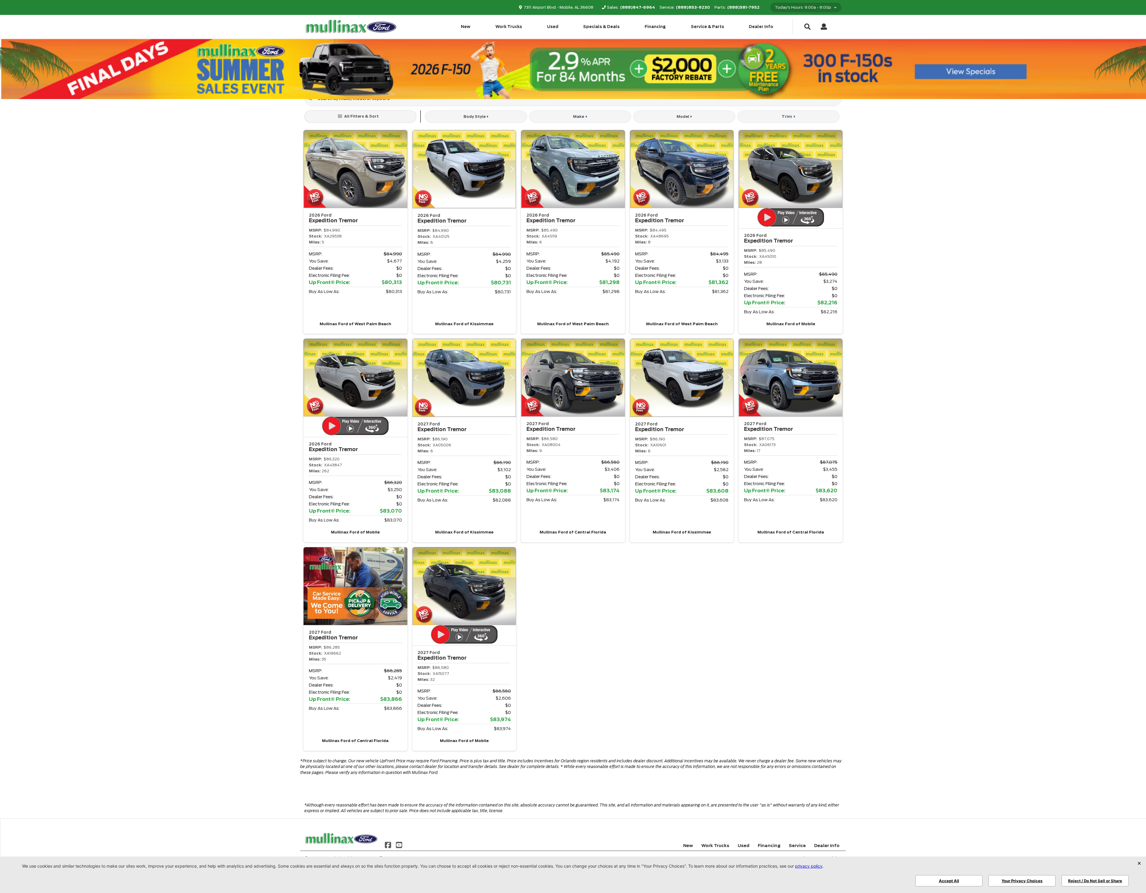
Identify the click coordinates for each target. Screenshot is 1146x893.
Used (552, 26)
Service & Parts (707, 26)
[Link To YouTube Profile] (398, 845)
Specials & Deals (601, 26)
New (465, 26)
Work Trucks (508, 26)
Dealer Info (761, 26)
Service (797, 845)
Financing (655, 26)
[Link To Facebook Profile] (388, 845)
